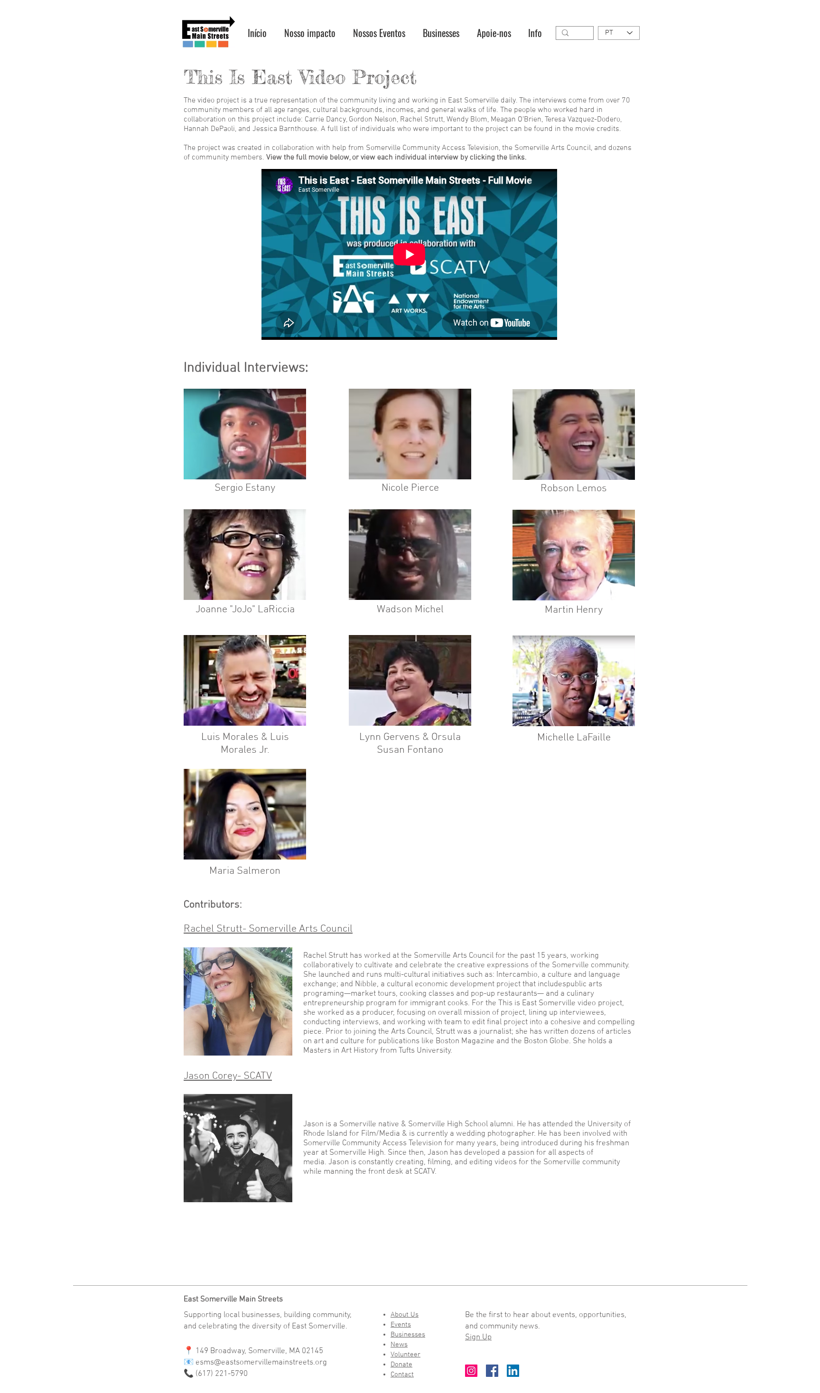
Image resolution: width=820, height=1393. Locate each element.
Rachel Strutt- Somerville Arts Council (268, 929)
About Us (405, 1314)
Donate (401, 1364)
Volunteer (405, 1354)
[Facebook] (492, 1371)
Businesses (408, 1334)
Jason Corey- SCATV (228, 1076)
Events (401, 1324)
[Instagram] (471, 1371)
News (399, 1344)
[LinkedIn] (513, 1371)
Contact (402, 1374)
